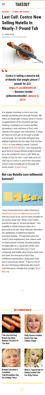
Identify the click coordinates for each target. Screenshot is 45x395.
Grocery (6, 12)
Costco (5, 144)
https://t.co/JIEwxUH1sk (22, 87)
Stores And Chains (20, 12)
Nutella (14, 147)
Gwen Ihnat (9, 34)
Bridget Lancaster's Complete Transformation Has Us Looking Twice (10, 373)
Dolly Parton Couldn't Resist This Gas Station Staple (33, 338)
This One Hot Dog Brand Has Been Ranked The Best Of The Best (10, 339)
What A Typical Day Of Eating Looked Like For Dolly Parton (33, 372)
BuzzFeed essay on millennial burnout (19, 213)
